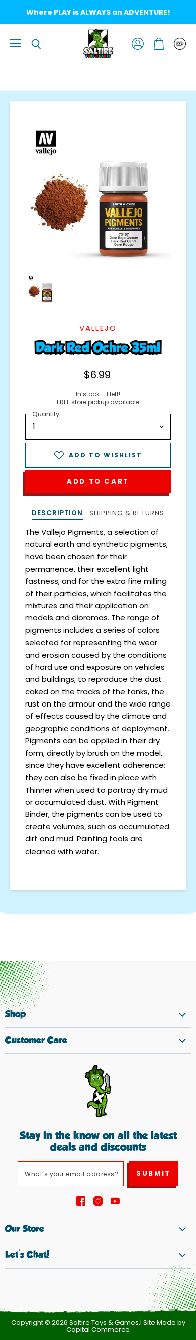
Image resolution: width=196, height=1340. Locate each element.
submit (153, 1173)
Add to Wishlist (105, 455)
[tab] (57, 514)
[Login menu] (180, 44)
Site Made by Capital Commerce (125, 1326)
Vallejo (98, 328)
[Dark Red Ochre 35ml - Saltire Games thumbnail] (42, 289)
